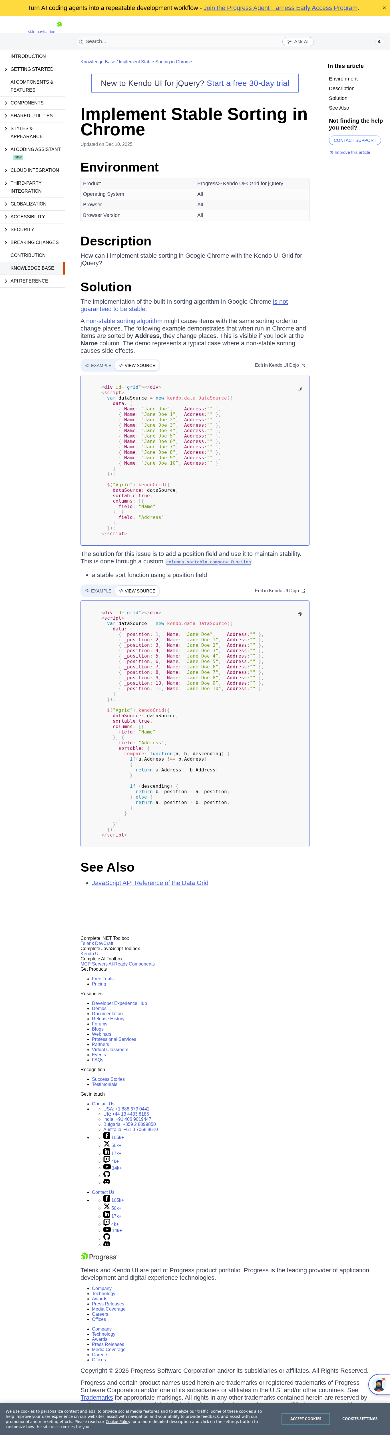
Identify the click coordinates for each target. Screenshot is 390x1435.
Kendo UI (90, 953)
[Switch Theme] (379, 41)
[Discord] (106, 1182)
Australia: (130, 1129)
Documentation (107, 1013)
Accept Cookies (305, 1418)
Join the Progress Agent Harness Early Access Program (280, 7)
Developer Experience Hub (119, 1003)
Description (116, 241)
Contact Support (355, 140)
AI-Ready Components (131, 964)
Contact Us (103, 1103)
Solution (106, 287)
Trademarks (97, 1397)
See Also (107, 867)
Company (102, 1288)
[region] (195, 1419)
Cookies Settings (359, 1418)
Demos (99, 1008)
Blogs (98, 1029)
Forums (99, 1023)
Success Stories (108, 1079)
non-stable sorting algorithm (124, 321)
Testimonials (104, 1084)
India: (127, 1119)
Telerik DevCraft (97, 943)
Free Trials (103, 978)
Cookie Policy (118, 1421)
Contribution (28, 255)
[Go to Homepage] (59, 31)
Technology (103, 1293)
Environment (120, 167)
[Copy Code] (300, 388)
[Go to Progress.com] (99, 1259)
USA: (126, 1109)
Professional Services (114, 1039)
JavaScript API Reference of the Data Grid (150, 882)
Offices (99, 1319)
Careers (100, 1314)
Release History (108, 1018)
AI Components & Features (32, 86)
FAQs (97, 1059)
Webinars (101, 1034)
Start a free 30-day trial (248, 83)
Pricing (99, 983)
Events (99, 1054)
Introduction (28, 56)
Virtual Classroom (110, 1049)
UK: (126, 1114)
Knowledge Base (32, 268)
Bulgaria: (129, 1124)
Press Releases (108, 1303)
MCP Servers (94, 964)
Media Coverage (109, 1309)
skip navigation (41, 31)
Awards (99, 1298)
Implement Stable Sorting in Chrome (155, 61)
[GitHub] (106, 1176)
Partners (100, 1044)
